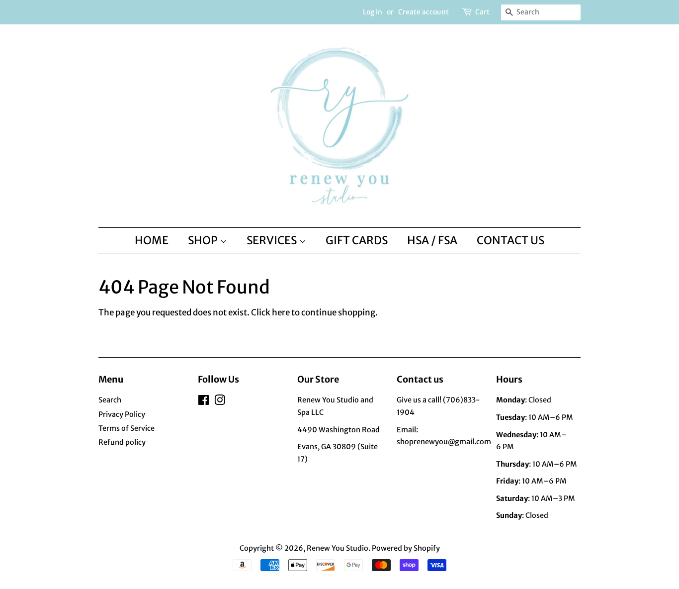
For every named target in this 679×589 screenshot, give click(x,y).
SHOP (204, 240)
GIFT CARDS (357, 240)
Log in (372, 11)
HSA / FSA (432, 240)
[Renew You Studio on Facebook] (203, 401)
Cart (482, 11)
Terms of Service (126, 428)
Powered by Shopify (406, 548)
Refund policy (122, 442)
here (281, 312)
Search (109, 399)
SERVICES (273, 240)
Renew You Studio (337, 548)
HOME (152, 240)
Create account (423, 11)
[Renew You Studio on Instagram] (219, 401)
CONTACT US (510, 240)
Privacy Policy (121, 414)
